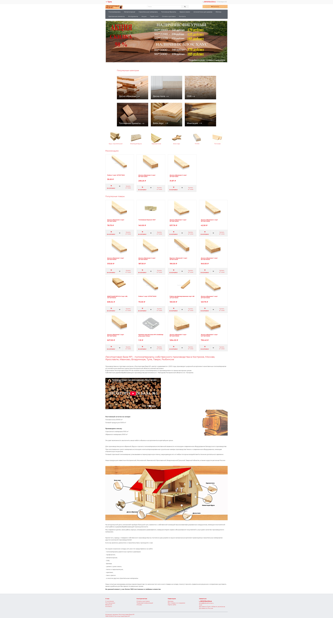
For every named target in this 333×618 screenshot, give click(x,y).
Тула (109, 2)
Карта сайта (172, 605)
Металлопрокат (129, 12)
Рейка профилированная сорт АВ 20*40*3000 (182, 297)
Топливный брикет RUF (147, 220)
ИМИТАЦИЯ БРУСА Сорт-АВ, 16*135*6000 (117, 297)
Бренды (170, 601)
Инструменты (133, 16)
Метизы (218, 12)
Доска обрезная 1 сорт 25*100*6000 (115, 258)
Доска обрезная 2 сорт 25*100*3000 (115, 220)
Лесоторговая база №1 (126, 614)
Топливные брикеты (168, 12)
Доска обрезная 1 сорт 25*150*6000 (178, 220)
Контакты (182, 16)
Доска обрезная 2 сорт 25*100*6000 (146, 258)
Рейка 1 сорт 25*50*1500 (116, 175)
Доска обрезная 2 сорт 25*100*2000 (209, 220)
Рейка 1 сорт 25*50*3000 (147, 296)
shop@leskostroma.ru (206, 603)
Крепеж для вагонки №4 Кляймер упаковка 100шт (150, 335)
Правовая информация (145, 603)
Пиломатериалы (114, 12)
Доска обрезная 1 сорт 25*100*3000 (209, 297)
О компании (109, 601)
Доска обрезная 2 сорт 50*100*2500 (146, 175)
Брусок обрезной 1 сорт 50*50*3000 (178, 258)
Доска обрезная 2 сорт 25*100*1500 (178, 175)
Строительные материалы (148, 12)
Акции (144, 16)
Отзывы (139, 605)
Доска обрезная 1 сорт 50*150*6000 (209, 258)
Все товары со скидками (176, 603)
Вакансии (108, 605)
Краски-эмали (185, 12)
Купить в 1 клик (128, 187)
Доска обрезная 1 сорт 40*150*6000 (209, 335)
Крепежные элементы (116, 16)
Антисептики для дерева (203, 12)
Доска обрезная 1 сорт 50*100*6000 (115, 335)
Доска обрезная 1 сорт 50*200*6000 (178, 335)
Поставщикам (110, 603)
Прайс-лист (154, 16)
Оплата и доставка (169, 16)
